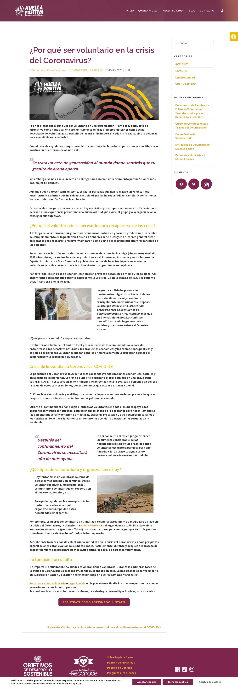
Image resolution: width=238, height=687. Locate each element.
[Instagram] (206, 184)
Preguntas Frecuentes (121, 673)
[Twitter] (193, 184)
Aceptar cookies (146, 681)
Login (222, 10)
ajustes (77, 683)
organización (76, 583)
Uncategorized (185, 77)
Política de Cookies (119, 668)
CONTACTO (207, 10)
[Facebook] (181, 184)
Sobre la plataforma (120, 657)
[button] (234, 36)
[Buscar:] (194, 43)
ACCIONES (181, 64)
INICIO (130, 10)
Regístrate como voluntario (47, 583)
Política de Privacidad (121, 662)
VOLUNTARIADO (92, 70)
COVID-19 (76, 70)
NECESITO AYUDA (173, 10)
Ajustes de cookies (210, 681)
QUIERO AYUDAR (148, 10)
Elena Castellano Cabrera (48, 70)
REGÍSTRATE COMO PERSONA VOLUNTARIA (94, 602)
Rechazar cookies (177, 681)
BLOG (192, 10)
